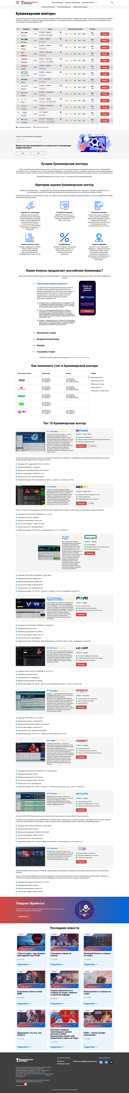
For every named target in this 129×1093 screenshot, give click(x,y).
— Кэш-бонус (83, 695)
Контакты (61, 1061)
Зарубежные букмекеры (80, 7)
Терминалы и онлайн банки (100, 390)
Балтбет (23, 115)
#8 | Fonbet (51, 740)
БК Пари (24, 42)
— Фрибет (45, 32)
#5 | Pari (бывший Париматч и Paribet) (55, 599)
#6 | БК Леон (52, 648)
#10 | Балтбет (52, 848)
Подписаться (23, 916)
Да (23, 153)
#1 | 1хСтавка (52, 431)
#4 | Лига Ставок (65, 538)
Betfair (23, 82)
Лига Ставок (25, 75)
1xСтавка (24, 122)
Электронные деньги (97, 381)
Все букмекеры (58, 2)
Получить (42, 35)
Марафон (24, 62)
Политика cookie (63, 1064)
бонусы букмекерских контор (79, 357)
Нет (38, 153)
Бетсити (23, 89)
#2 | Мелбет (51, 487)
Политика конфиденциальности (85, 1061)
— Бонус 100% (83, 434)
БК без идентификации (64, 7)
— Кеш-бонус (45, 52)
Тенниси (23, 109)
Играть (105, 34)
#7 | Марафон (52, 691)
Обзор (92, 35)
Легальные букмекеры (48, 7)
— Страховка (45, 79)
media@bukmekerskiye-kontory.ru (35, 1075)
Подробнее (22, 964)
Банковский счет (96, 387)
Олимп (23, 95)
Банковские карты (96, 377)
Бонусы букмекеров (72, 2)
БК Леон (23, 35)
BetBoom (24, 55)
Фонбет (23, 69)
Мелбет (23, 49)
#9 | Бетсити (52, 793)
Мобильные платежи (97, 384)
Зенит (23, 102)
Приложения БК (88, 2)
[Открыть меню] (17, 2)
